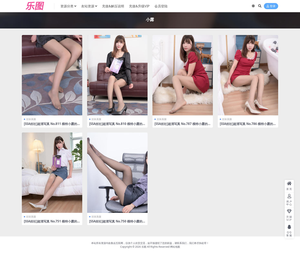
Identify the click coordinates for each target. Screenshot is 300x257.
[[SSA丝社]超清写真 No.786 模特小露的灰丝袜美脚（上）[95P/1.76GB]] (248, 75)
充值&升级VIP (139, 6)
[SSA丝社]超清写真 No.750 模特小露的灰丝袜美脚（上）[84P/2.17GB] (117, 223)
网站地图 (175, 246)
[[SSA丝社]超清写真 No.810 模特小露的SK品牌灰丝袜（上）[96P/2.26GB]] (117, 75)
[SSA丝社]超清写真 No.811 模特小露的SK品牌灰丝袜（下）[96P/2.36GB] (51, 125)
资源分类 (66, 6)
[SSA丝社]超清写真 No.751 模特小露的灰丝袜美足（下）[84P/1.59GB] (52, 223)
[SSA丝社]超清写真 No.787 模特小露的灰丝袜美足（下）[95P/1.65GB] (182, 125)
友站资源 (87, 6)
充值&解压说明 (113, 6)
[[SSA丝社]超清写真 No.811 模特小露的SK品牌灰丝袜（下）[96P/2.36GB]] (52, 75)
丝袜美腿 (31, 119)
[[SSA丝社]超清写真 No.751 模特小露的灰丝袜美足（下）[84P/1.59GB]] (52, 172)
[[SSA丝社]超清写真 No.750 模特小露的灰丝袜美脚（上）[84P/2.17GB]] (117, 172)
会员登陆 (161, 6)
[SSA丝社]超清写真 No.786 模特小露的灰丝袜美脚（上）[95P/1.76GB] (248, 125)
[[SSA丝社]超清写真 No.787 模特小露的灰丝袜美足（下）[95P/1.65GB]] (182, 75)
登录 (273, 6)
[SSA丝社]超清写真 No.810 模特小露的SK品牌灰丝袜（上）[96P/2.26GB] (116, 125)
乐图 (143, 246)
